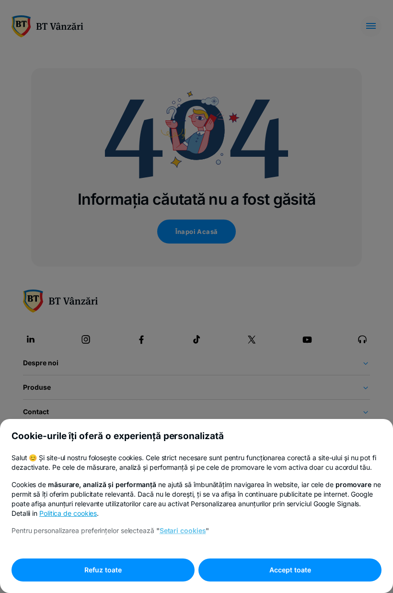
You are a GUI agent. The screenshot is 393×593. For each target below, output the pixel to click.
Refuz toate (103, 570)
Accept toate (290, 570)
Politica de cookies (68, 513)
